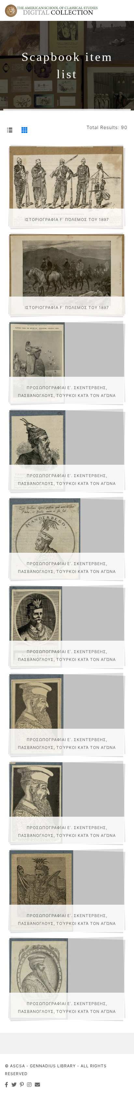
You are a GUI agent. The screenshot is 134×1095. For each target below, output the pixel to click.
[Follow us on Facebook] (6, 1084)
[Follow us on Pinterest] (22, 1084)
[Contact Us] (37, 1084)
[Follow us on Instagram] (29, 1084)
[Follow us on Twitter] (14, 1084)
